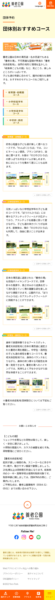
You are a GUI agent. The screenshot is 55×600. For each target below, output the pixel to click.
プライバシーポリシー (13, 573)
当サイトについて (35, 573)
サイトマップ (33, 578)
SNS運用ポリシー (11, 578)
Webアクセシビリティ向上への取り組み (21, 568)
